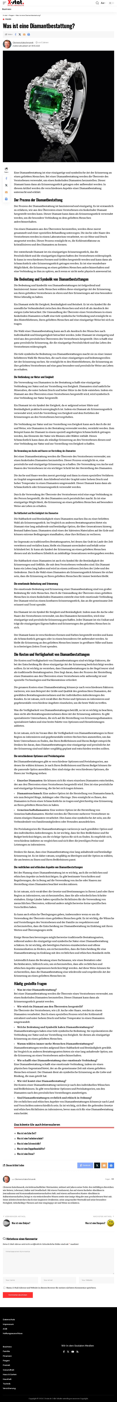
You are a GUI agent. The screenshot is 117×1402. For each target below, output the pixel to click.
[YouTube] (72, 1352)
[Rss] (77, 1352)
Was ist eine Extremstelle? (29, 1143)
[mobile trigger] (5, 3)
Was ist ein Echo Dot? (26, 1133)
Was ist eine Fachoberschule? (30, 1138)
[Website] (112, 1179)
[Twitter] (68, 1352)
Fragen (8, 19)
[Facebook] (64, 1352)
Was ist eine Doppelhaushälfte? (31, 1148)
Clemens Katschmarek (23, 42)
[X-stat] (16, 3)
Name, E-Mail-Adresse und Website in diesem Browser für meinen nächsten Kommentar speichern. (51, 1288)
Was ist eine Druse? (25, 1154)
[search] (97, 3)
